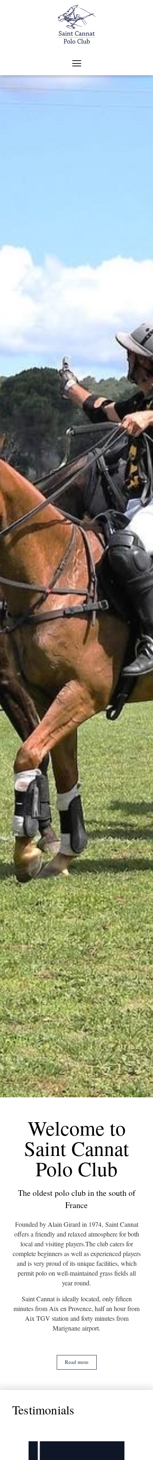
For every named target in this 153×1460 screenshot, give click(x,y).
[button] (76, 63)
